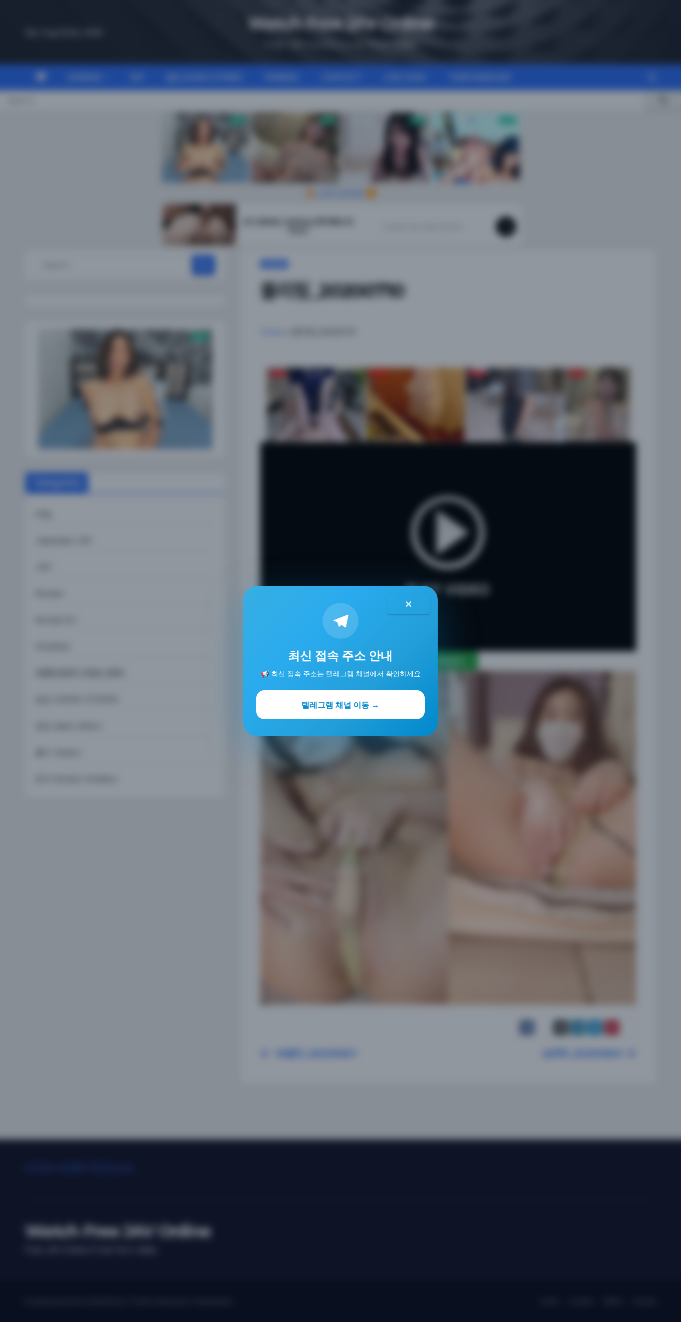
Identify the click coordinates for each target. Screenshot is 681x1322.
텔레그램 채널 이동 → (340, 704)
